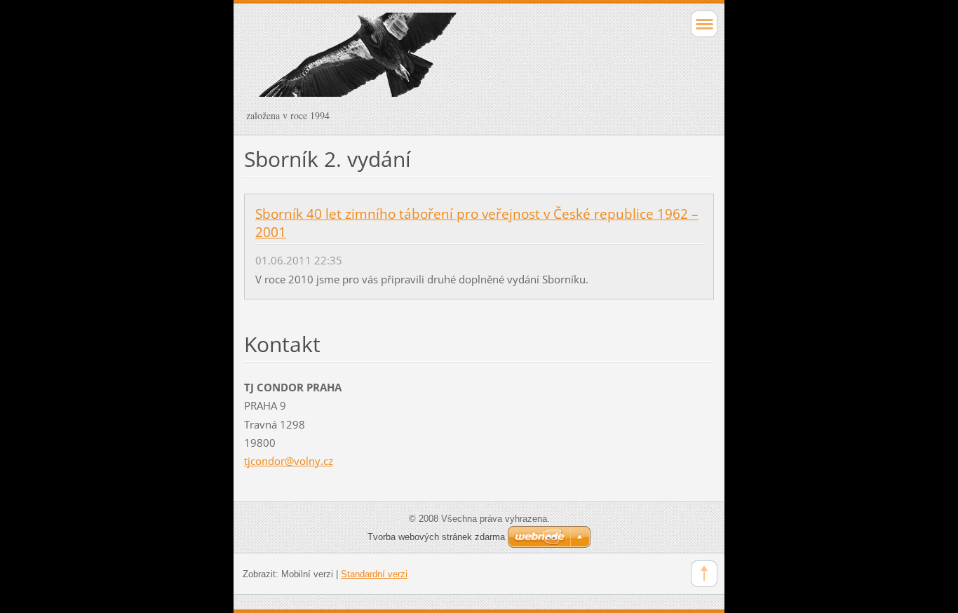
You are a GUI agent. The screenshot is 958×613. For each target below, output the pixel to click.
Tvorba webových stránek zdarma (436, 537)
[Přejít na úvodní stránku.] (432, 61)
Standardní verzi (374, 574)
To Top (704, 573)
